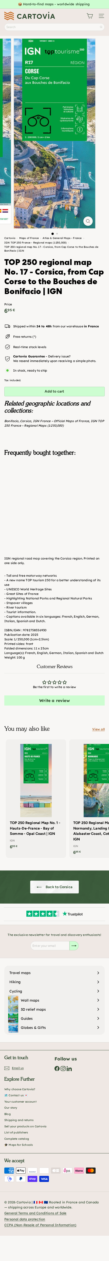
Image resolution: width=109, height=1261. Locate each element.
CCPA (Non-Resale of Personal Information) (40, 1225)
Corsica (25, 421)
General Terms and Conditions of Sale (35, 1213)
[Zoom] (88, 221)
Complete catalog (16, 1139)
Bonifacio (11, 421)
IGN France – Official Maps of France (61, 421)
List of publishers (16, 1132)
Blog (7, 1114)
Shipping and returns (19, 1120)
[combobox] (54, 27)
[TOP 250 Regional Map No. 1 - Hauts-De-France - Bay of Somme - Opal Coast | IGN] (36, 795)
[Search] (101, 27)
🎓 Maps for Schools (18, 1145)
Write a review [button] (54, 700)
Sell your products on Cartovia (25, 1126)
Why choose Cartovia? (19, 1089)
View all (98, 729)
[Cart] (90, 16)
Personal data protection (24, 1219)
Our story (10, 1107)
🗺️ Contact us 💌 (16, 1095)
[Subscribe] (74, 945)
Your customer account (20, 1101)
